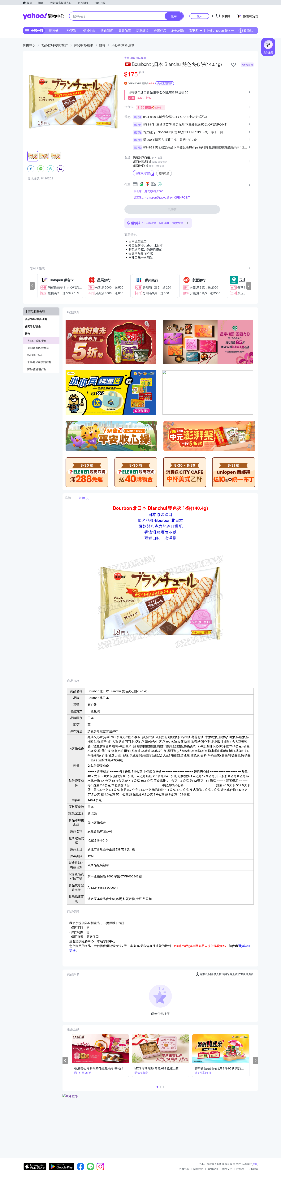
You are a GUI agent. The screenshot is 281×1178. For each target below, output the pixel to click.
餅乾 (102, 45)
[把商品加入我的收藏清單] (233, 64)
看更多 (193, 30)
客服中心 (184, 1169)
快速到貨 (107, 30)
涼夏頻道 (142, 30)
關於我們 (198, 1169)
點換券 (53, 30)
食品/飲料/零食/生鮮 (54, 45)
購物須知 (213, 1169)
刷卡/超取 (177, 30)
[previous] (32, 286)
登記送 (71, 30)
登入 (199, 16)
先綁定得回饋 (164, 83)
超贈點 (248, 30)
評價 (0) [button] (84, 497)
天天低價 (125, 30)
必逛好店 (160, 30)
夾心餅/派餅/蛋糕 (122, 45)
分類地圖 (253, 1169)
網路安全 (227, 1169)
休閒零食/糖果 (83, 45)
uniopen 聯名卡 (223, 30)
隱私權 (240, 1169)
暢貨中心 (89, 30)
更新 (255, 1164)
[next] (248, 286)
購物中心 (29, 45)
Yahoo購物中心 (43, 16)
